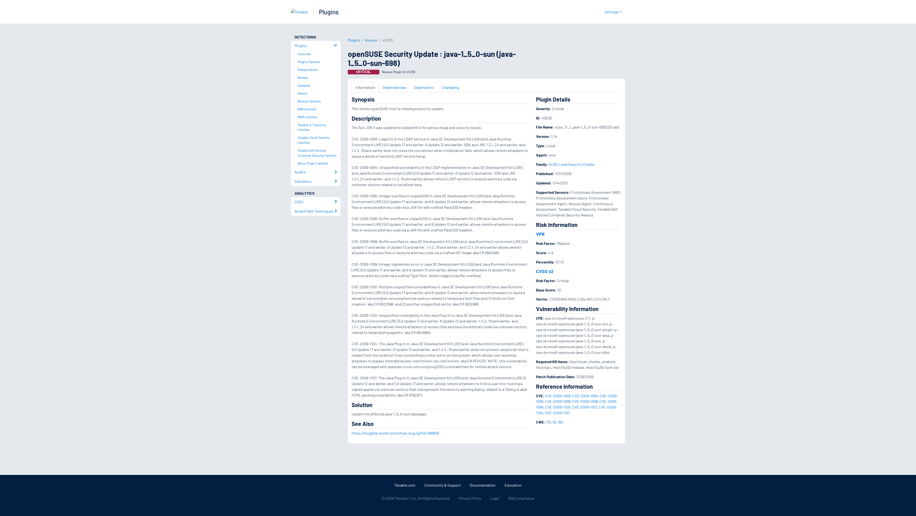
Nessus (371, 40)
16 (554, 422)
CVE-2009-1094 (585, 395)
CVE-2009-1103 (584, 407)
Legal (494, 498)
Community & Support (442, 485)
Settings (612, 12)
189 (560, 422)
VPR (540, 234)
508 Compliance (521, 498)
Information (365, 87)
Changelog (450, 87)
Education (513, 485)
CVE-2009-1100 (557, 407)
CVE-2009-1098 (585, 401)
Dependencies (394, 87)
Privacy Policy (470, 498)
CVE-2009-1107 (557, 412)
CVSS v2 (544, 271)
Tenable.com (404, 485)
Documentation (482, 485)
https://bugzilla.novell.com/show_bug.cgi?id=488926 (395, 433)
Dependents (424, 87)
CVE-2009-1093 (558, 395)
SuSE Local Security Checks (572, 164)
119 (548, 422)
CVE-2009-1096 (558, 401)
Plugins (329, 12)
